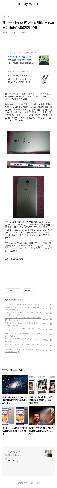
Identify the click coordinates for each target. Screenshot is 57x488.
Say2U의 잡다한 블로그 (14, 455)
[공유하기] (15, 291)
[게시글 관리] (18, 291)
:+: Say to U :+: (28, 4)
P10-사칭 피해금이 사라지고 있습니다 (20, 56)
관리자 (38, 483)
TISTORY (29, 483)
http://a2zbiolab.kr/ (16, 71)
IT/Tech (7, 300)
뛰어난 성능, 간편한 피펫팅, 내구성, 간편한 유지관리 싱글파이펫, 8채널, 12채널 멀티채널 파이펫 (20, 81)
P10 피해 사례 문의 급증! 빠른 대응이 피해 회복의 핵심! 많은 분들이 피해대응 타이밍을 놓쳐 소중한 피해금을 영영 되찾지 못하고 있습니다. (20, 61)
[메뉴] (4, 4)
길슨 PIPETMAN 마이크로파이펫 (20, 75)
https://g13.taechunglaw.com (20, 52)
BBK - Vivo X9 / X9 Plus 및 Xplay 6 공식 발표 (21, 304)
